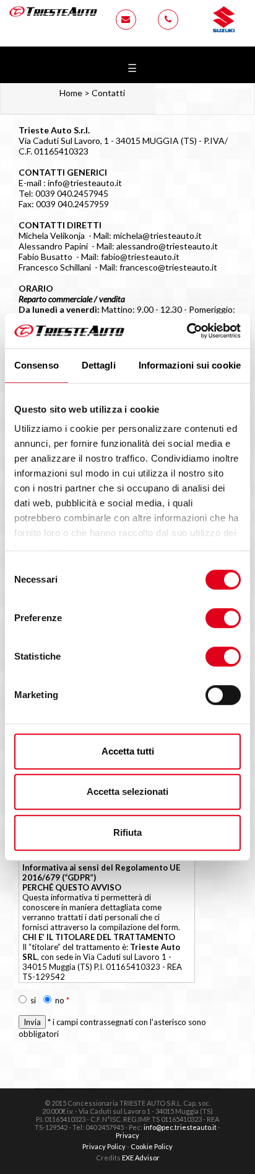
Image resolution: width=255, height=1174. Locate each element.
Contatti (108, 92)
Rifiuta (127, 832)
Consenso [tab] (36, 365)
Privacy (127, 1135)
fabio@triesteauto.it (140, 256)
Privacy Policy (104, 1146)
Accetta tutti (128, 751)
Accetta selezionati (127, 791)
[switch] (223, 618)
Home (70, 92)
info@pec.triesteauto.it (180, 1127)
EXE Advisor (141, 1158)
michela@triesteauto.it (157, 235)
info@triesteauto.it (85, 182)
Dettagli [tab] (99, 365)
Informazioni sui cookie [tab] (190, 365)
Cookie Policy (152, 1146)
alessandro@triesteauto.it (167, 246)
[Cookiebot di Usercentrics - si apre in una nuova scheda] (186, 331)
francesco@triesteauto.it (168, 267)
